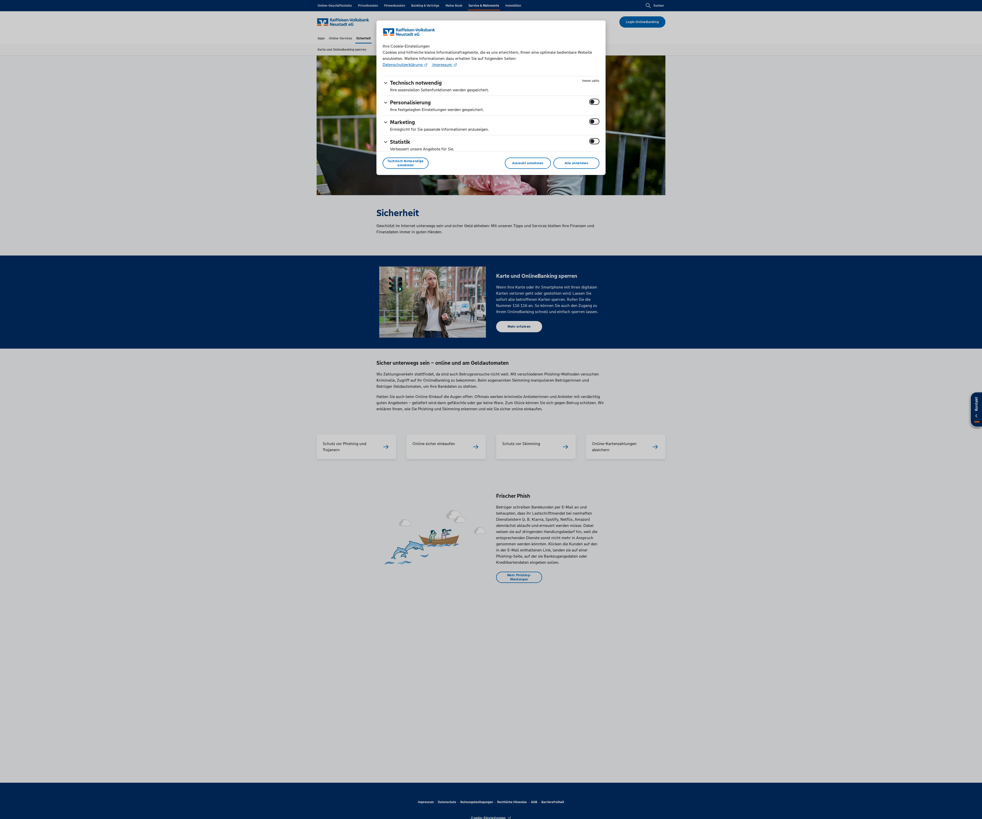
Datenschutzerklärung (403, 64)
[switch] (594, 102)
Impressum (442, 64)
